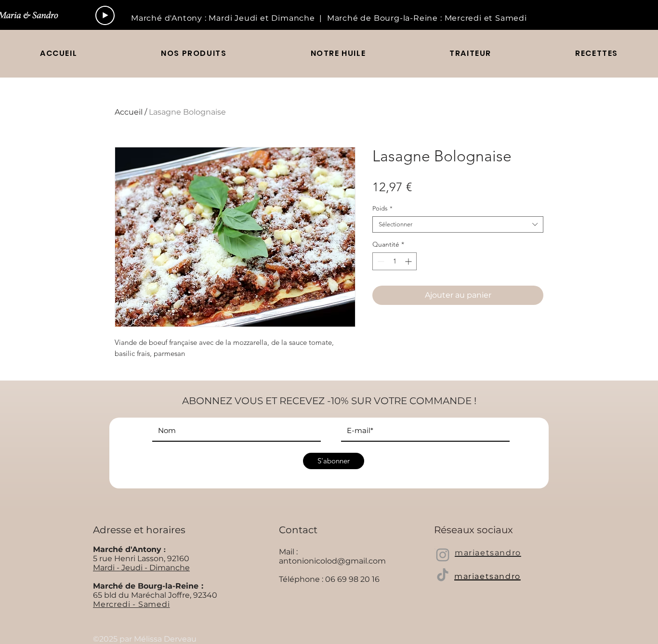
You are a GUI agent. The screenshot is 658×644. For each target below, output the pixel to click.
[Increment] (409, 261)
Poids (382, 208)
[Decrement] (380, 261)
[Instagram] (442, 555)
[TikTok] (442, 574)
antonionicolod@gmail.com (332, 560)
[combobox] (457, 224)
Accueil (129, 112)
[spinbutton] (394, 261)
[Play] (105, 15)
